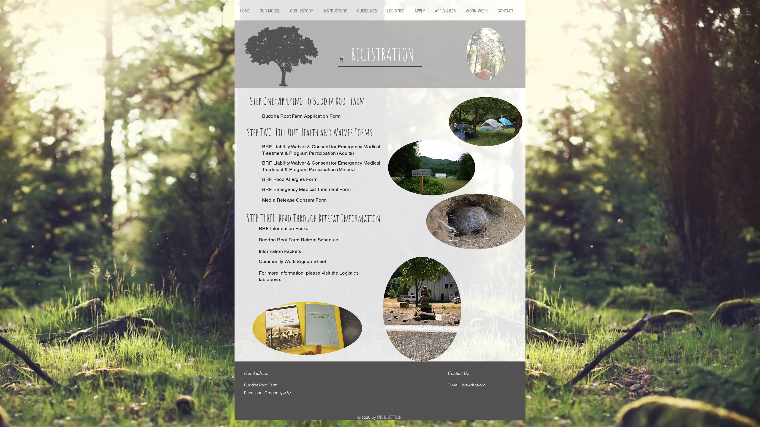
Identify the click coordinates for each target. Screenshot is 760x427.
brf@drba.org (474, 385)
